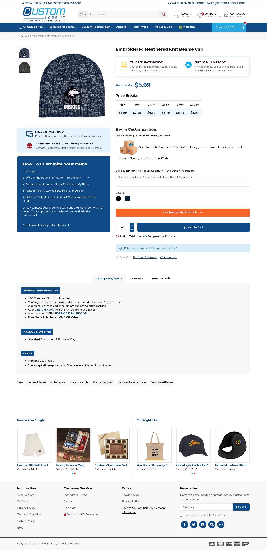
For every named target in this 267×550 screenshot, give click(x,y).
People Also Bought (31, 420)
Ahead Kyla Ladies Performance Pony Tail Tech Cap (193, 465)
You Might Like (147, 420)
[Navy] (129, 199)
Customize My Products (180, 212)
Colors (120, 193)
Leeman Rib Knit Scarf (53, 465)
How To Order (162, 278)
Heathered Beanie (36, 382)
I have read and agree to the (205, 515)
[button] (72, 473)
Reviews (137, 278)
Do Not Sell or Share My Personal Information (144, 510)
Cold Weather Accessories (132, 382)
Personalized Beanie (162, 382)
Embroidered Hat (79, 382)
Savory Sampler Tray (90, 465)
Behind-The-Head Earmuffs (232, 465)
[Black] (120, 199)
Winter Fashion (58, 382)
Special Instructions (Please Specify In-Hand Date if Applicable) (155, 171)
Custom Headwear (103, 382)
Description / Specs (109, 278)
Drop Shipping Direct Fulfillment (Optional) (143, 135)
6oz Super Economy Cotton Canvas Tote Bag (154, 465)
